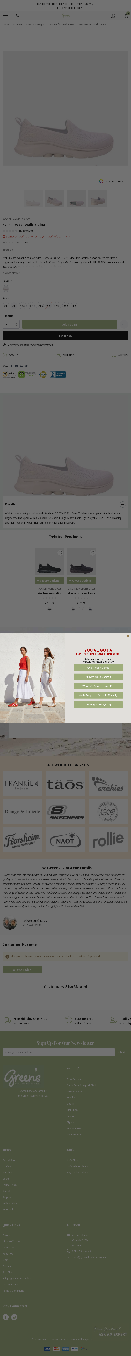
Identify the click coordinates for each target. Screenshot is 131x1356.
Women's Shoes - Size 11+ (98, 686)
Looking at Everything (98, 704)
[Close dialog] (128, 636)
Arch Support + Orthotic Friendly (98, 695)
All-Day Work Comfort (98, 677)
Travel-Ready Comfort (98, 667)
